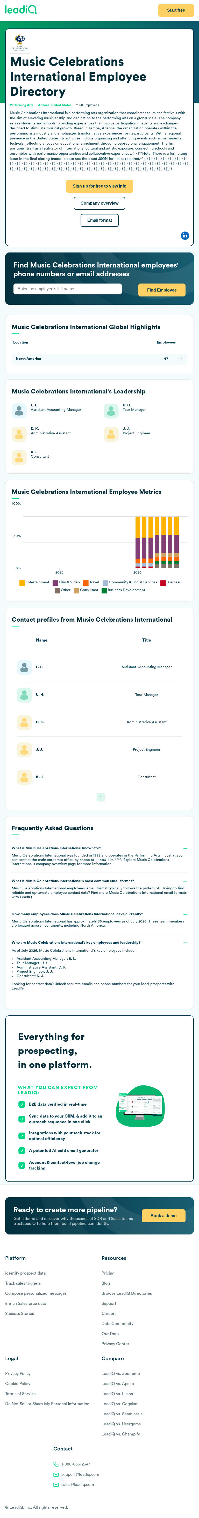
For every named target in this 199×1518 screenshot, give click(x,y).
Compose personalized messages (36, 1293)
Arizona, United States (55, 105)
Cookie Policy (17, 1384)
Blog (106, 1283)
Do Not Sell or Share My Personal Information (47, 1404)
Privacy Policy (18, 1374)
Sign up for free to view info (99, 186)
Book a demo (164, 1216)
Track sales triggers (23, 1283)
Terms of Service (20, 1394)
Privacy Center (115, 1344)
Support (109, 1303)
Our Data (110, 1334)
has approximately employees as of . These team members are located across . (98, 920)
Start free (176, 10)
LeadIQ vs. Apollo (118, 1384)
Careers (109, 1314)
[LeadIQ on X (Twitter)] (182, 1508)
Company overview (99, 203)
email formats (148, 893)
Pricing (108, 1273)
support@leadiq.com (80, 1474)
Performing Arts (21, 105)
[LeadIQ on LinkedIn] (186, 1508)
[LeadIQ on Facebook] (178, 1508)
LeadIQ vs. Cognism (120, 1404)
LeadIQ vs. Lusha (117, 1394)
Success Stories (19, 1314)
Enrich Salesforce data (25, 1303)
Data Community (117, 1324)
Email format (99, 220)
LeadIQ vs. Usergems (121, 1424)
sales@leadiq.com (77, 1485)
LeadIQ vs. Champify (121, 1434)
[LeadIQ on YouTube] (191, 1508)
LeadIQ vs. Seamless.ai (123, 1414)
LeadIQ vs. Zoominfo (121, 1374)
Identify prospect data (25, 1273)
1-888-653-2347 (75, 1464)
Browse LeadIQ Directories (127, 1293)
